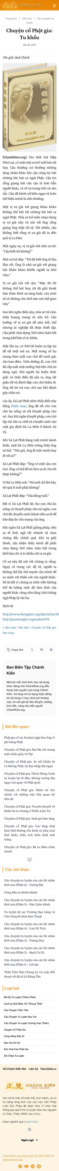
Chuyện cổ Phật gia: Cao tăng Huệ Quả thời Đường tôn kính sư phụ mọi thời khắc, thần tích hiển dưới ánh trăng (29, 832)
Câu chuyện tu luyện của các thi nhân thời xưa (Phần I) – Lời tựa (29, 962)
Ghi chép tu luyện (14, 1055)
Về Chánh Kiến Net (14, 1068)
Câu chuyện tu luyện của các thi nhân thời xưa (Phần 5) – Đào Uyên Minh (29, 902)
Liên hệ (33, 1068)
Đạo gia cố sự (12, 1042)
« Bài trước (9, 627)
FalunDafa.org (49, 1068)
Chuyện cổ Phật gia (15, 1029)
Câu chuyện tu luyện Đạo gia (20, 1016)
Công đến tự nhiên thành (20, 892)
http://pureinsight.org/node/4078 (26, 619)
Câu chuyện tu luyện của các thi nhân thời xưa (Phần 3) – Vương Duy (29, 938)
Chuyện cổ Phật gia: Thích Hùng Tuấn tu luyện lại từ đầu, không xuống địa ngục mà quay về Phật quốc (29, 777)
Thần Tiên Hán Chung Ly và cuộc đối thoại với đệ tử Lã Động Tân (29, 974)
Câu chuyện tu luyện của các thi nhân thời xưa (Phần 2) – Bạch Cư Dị (29, 950)
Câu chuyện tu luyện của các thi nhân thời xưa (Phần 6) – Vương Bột (29, 882)
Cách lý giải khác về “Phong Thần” (23, 1003)
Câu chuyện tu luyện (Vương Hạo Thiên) (26, 1023)
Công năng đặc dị (14, 1036)
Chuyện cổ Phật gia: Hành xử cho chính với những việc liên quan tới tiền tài (29, 794)
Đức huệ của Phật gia (16, 1049)
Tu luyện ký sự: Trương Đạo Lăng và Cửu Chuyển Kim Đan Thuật (29, 914)
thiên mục (18, 406)
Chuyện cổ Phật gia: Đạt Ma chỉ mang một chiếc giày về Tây (29, 751)
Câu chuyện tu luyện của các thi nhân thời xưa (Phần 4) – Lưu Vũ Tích (29, 926)
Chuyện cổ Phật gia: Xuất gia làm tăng (29, 818)
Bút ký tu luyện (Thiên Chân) (20, 997)
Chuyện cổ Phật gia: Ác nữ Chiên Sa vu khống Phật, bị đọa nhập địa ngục (29, 763)
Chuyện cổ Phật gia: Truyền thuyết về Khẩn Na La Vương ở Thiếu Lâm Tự (29, 808)
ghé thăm (32, 1121)
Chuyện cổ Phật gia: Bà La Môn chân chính (29, 849)
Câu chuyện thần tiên (16, 1010)
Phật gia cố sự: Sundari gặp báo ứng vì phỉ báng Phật (29, 739)
